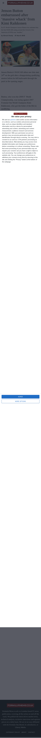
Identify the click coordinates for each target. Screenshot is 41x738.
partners (13, 119)
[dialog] (20, 369)
